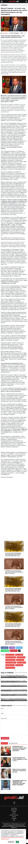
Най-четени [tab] (4, 743)
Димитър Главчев (10, 657)
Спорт (14, 813)
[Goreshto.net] (14, 798)
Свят (14, 820)
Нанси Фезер (19, 665)
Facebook (5, 647)
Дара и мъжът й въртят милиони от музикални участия (19, 770)
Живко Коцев (20, 660)
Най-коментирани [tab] (13, 743)
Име (2, 708)
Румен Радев (19, 654)
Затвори (11, 842)
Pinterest (14, 650)
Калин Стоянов (10, 654)
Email (2, 713)
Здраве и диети (14, 815)
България (14, 808)
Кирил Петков (21, 657)
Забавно (14, 818)
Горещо (14, 811)
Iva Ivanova (5, 33)
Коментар (4, 718)
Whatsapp (5, 650)
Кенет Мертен (21, 662)
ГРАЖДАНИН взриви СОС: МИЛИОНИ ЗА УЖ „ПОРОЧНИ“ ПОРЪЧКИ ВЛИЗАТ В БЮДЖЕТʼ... (19, 782)
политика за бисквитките (8, 837)
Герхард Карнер (10, 667)
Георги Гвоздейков (11, 662)
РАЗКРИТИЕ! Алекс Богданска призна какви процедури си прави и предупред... (19, 748)
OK (17, 842)
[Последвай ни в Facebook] (14, 802)
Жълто (14, 816)
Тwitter (20, 647)
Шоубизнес (14, 810)
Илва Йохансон (10, 665)
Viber (12, 647)
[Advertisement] (14, 493)
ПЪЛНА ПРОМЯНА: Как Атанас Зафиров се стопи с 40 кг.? (19, 759)
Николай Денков (10, 660)
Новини (4, 5)
